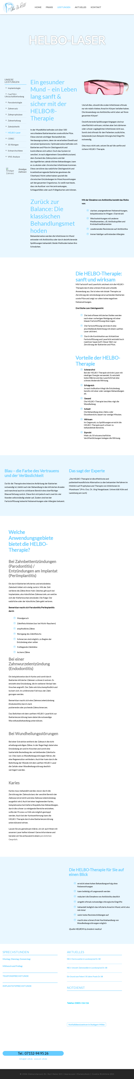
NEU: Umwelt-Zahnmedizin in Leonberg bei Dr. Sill (87, 968)
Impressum (69, 1074)
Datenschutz (83, 1074)
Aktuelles (80, 7)
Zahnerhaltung (14, 120)
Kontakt (96, 7)
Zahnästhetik (14, 126)
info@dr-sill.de (26, 1059)
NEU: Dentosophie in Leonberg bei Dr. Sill (83, 959)
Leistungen (63, 7)
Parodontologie (15, 102)
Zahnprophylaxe (15, 114)
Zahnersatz (13, 108)
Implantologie (14, 88)
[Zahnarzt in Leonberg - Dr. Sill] (14, 7)
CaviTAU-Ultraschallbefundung (14, 95)
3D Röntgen (13, 144)
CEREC (11, 138)
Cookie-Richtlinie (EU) (103, 1074)
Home (38, 7)
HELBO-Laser (14, 132)
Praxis (49, 7)
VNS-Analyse (14, 156)
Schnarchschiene (15, 150)
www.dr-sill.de (40, 1059)
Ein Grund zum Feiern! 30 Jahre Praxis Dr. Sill (85, 976)
